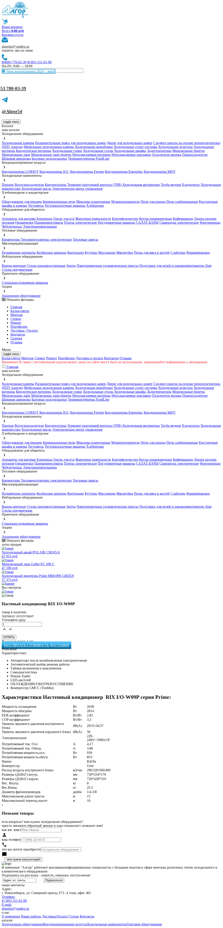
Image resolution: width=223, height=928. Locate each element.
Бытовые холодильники (49, 158)
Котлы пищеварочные (155, 218)
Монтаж (16, 315)
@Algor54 (12, 111)
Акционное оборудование (21, 296)
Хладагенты (191, 185)
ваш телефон (11, 839)
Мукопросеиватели (125, 201)
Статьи (73, 916)
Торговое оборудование (144, 924)
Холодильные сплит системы (135, 147)
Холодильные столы (98, 151)
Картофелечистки (125, 218)
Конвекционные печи (59, 201)
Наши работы (31, 916)
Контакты (17, 334)
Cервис (15, 319)
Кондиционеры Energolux (124, 171)
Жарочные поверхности (93, 218)
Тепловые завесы (85, 239)
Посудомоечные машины (116, 222)
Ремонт (15, 322)
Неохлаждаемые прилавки (131, 154)
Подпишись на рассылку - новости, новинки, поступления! (46, 875)
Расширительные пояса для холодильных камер (70, 143)
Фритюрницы (210, 222)
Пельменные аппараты (19, 252)
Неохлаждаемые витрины (91, 154)
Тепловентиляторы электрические (46, 239)
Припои (8, 185)
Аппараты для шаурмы (19, 218)
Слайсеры (178, 252)
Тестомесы (36, 205)
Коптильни (75, 252)
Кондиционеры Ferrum (87, 171)
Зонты (71, 265)
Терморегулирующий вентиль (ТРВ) (94, 185)
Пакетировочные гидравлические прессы (108, 265)
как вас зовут (11, 830)
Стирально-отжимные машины (25, 282)
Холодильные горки (67, 151)
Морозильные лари (16, 154)
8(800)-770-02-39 (14, 62)
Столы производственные (46, 265)
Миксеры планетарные (93, 201)
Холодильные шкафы (130, 151)
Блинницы (44, 218)
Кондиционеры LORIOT (20, 171)
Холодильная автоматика (141, 185)
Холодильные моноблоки (94, 147)
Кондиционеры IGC (54, 171)
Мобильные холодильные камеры (49, 147)
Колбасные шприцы (51, 252)
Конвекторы (11, 239)
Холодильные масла (36, 188)
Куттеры (91, 252)
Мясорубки (124, 252)
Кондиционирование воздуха (65, 924)
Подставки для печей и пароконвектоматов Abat (175, 265)
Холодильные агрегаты (175, 147)
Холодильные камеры (18, 143)
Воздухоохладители (29, 185)
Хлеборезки (95, 205)
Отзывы (16, 342)
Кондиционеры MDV (160, 171)
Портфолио (18, 326)
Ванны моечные (14, 265)
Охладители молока (166, 154)
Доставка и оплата (89, 358)
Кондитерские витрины (33, 151)
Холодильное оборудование (22, 924)
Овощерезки (24, 222)
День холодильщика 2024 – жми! (30, 71)
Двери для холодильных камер (129, 143)
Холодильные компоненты (107, 924)
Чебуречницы (12, 226)
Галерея (16, 338)
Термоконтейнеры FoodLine (88, 158)
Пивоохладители (195, 154)
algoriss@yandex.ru (15, 46)
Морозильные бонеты (188, 151)
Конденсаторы (55, 185)
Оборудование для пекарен (22, 201)
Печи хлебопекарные (182, 201)
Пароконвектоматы (48, 222)
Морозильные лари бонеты (51, 154)
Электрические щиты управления (77, 188)
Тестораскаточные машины (65, 205)
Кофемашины (183, 218)
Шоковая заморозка (16, 158)
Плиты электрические (80, 222)
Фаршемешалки (198, 252)
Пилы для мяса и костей (152, 252)
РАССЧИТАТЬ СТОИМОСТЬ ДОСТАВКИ (36, 645)
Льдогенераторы (159, 151)
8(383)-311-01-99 (39, 62)
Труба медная (171, 185)
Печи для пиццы (153, 201)
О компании (11, 916)
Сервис (39, 358)
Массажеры (106, 252)
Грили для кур (63, 218)
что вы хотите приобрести (21, 849)
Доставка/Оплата (55, 916)
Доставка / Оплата (24, 330)
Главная (16, 307)
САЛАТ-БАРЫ (147, 222)
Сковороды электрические (179, 222)
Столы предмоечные (17, 269)
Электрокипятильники (40, 226)
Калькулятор (19, 311)
